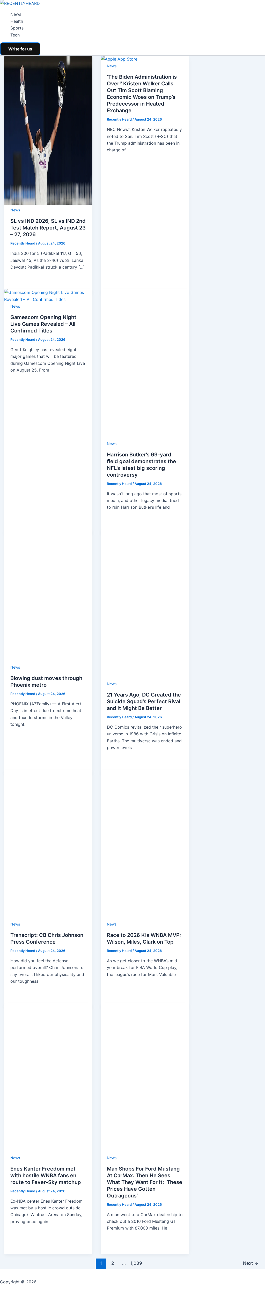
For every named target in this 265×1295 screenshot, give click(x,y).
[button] (20, 48)
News (15, 14)
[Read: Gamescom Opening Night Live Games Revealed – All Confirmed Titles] (75, 265)
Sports (17, 28)
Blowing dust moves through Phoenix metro (65, 1108)
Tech (15, 35)
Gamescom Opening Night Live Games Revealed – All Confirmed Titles (98, 283)
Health (16, 21)
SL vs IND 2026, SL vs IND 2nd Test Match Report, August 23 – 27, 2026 (99, 221)
